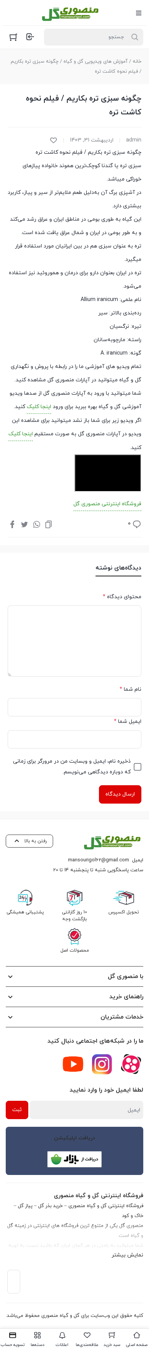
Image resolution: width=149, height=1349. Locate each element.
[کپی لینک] (48, 524)
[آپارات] (131, 1064)
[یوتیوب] (73, 1064)
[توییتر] (24, 524)
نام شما (130, 689)
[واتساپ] (36, 524)
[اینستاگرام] (102, 1064)
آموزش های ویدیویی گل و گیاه (95, 61)
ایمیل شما (127, 721)
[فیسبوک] (12, 524)
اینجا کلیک (39, 406)
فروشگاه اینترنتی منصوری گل (107, 504)
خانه (137, 61)
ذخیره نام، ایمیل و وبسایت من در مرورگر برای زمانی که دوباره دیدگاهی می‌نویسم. (72, 767)
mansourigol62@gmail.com (98, 860)
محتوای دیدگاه (122, 596)
